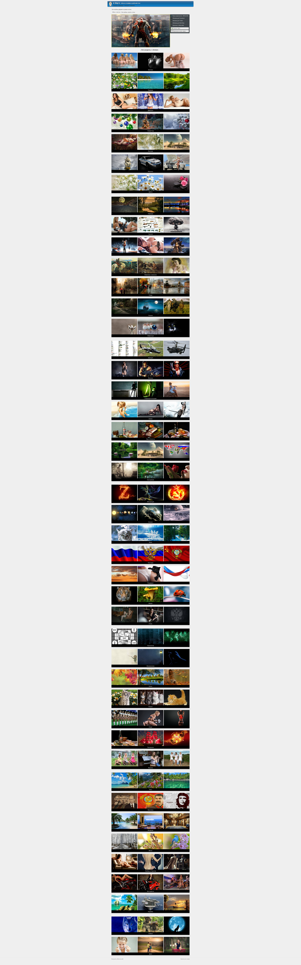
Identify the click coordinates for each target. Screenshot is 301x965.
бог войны (124, 12)
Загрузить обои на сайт (117, 959)
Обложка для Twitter (178, 20)
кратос (130, 12)
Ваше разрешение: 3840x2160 (180, 15)
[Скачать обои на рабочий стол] (140, 47)
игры (133, 12)
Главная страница (118, 5)
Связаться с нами (185, 959)
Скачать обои (176, 28)
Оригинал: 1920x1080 (178, 25)
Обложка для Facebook (179, 18)
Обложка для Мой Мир (178, 23)
